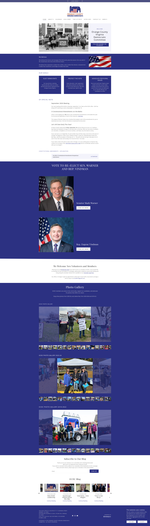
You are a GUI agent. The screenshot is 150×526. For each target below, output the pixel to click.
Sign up (94, 471)
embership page (65, 269)
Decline (131, 521)
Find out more (83, 208)
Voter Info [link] (87, 19)
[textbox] (69, 471)
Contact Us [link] (97, 19)
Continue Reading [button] (51, 501)
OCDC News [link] (67, 19)
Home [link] (44, 19)
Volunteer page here (89, 273)
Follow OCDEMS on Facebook (99, 44)
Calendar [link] (58, 19)
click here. (80, 116)
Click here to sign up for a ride (73, 143)
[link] (75, 11)
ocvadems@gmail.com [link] (79, 278)
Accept (142, 521)
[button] (51, 19)
